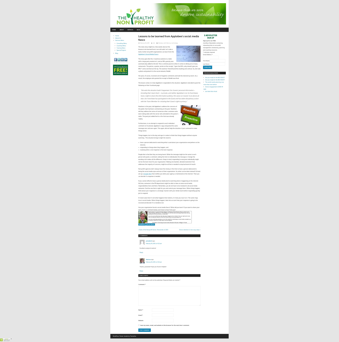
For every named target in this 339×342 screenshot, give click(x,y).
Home (114, 29)
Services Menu (119, 40)
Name (140, 310)
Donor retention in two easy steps (189, 230)
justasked (149, 241)
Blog (138, 29)
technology (175, 43)
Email (140, 315)
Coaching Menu (121, 45)
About (122, 29)
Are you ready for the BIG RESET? (215, 77)
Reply (141, 252)
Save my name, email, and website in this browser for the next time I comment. (164, 325)
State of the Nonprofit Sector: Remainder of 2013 (153, 230)
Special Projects (121, 50)
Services (130, 29)
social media (150, 224)
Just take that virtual (211, 91)
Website (140, 320)
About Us (118, 38)
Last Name (206, 64)
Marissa (148, 259)
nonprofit (142, 224)
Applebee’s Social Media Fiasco (148, 54)
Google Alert (147, 174)
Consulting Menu (122, 43)
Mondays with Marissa (164, 43)
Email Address (208, 54)
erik (154, 43)
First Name (206, 61)
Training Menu (121, 48)
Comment (142, 284)
